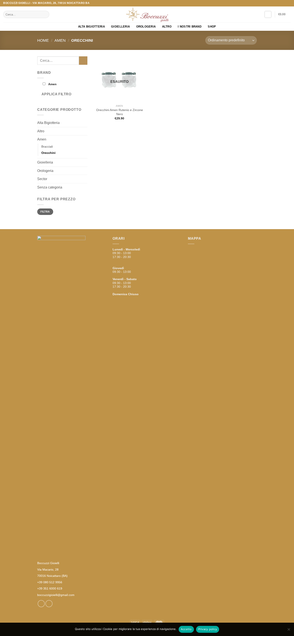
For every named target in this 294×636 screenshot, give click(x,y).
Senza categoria (49, 187)
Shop (212, 26)
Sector (42, 179)
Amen (60, 40)
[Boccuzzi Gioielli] (147, 14)
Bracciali (47, 146)
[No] (288, 630)
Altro (167, 26)
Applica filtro (56, 94)
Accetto (186, 629)
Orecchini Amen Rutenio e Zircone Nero (119, 112)
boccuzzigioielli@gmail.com (55, 595)
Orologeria (146, 26)
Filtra (45, 211)
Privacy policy (207, 629)
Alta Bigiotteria (91, 26)
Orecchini (48, 152)
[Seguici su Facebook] (284, 3)
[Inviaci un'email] (288, 3)
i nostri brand (189, 26)
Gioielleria (120, 26)
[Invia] (45, 14)
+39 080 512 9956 (49, 582)
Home (43, 40)
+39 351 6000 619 (49, 588)
